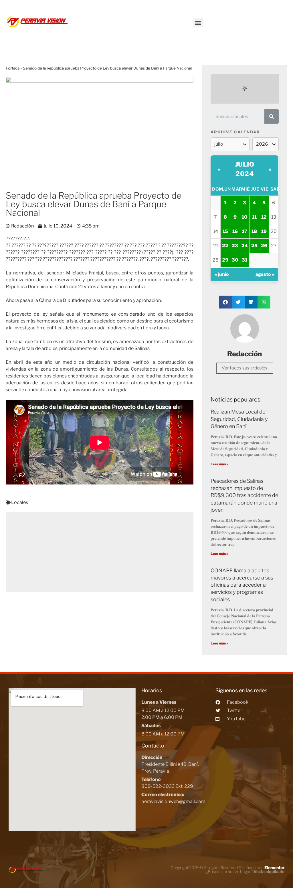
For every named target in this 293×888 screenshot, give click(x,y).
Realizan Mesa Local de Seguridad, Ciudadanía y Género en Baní (239, 419)
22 (225, 245)
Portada (12, 68)
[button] (198, 22)
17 (244, 231)
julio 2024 (244, 169)
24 (244, 245)
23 (235, 245)
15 (225, 231)
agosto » (265, 274)
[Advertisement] (99, 552)
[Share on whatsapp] (264, 302)
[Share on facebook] (225, 302)
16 (235, 231)
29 (225, 260)
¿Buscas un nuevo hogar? (245, 871)
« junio (222, 274)
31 (244, 260)
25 (254, 245)
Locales (19, 502)
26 (264, 245)
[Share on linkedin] (251, 302)
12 (264, 217)
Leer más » (219, 464)
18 (254, 231)
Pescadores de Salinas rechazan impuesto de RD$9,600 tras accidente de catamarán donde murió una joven (244, 495)
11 (254, 217)
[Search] (271, 116)
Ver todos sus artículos (245, 368)
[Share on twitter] (238, 302)
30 (235, 260)
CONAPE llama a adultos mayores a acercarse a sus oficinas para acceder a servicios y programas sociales (242, 584)
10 (244, 217)
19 (264, 231)
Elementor (274, 867)
